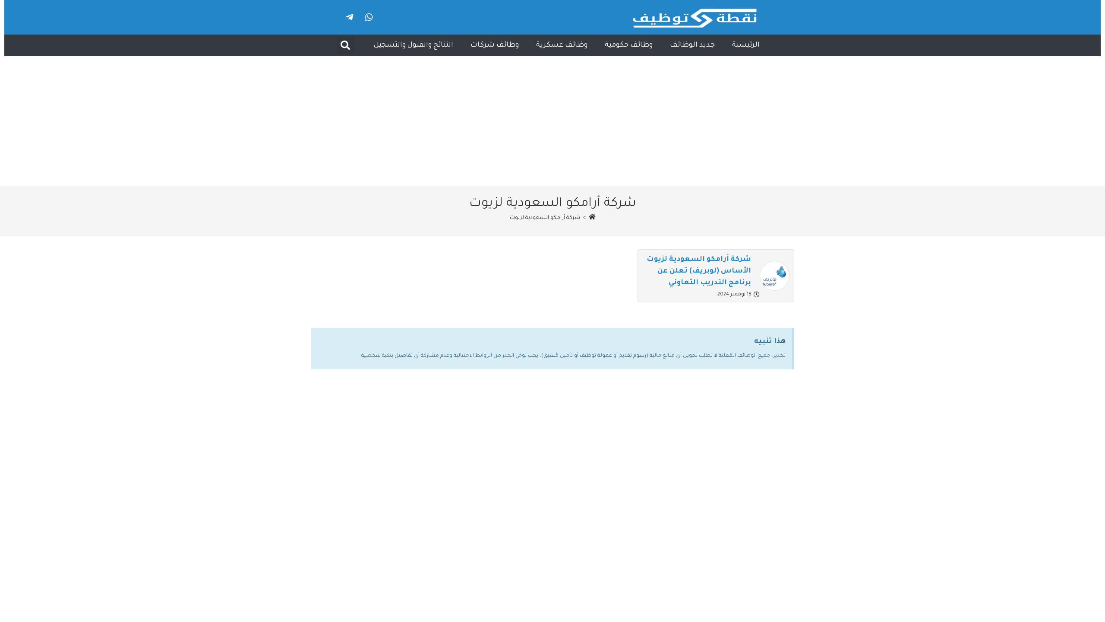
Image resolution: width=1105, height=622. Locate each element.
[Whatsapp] (369, 17)
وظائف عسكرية (561, 45)
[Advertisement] (552, 120)
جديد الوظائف (692, 45)
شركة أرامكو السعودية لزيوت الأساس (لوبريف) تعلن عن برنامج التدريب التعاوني (699, 271)
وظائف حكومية (629, 45)
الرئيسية (746, 45)
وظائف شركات (494, 45)
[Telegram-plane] (349, 17)
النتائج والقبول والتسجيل (413, 45)
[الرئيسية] (592, 218)
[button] (345, 45)
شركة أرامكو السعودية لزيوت (545, 218)
